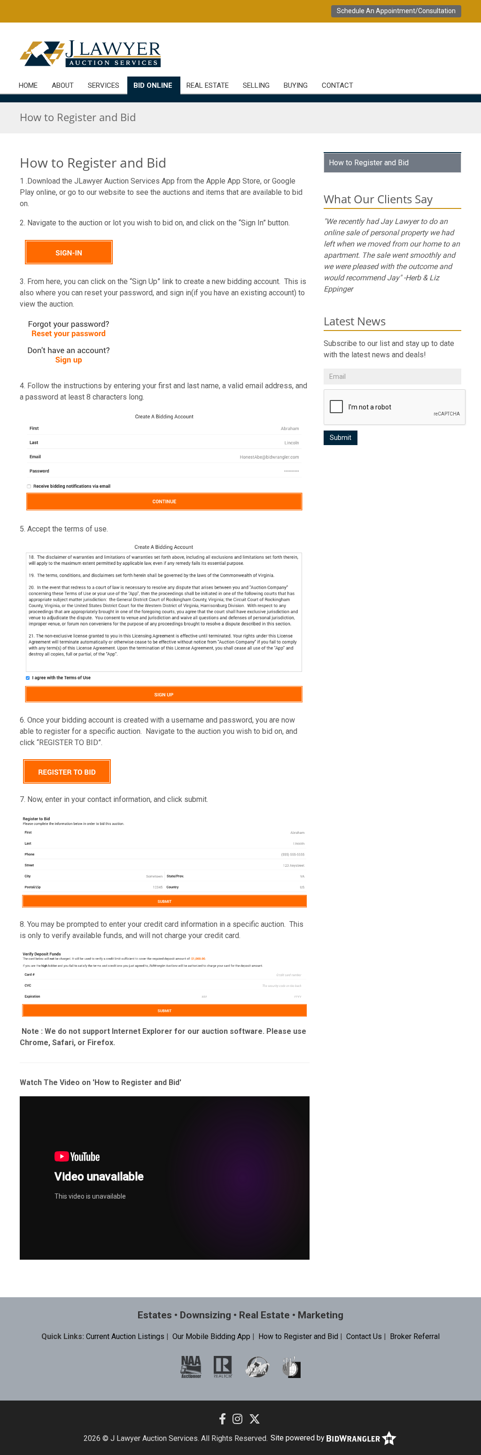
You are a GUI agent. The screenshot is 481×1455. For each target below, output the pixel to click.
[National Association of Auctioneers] (191, 1366)
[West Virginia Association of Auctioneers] (257, 1366)
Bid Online (152, 85)
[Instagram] (237, 1419)
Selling (256, 85)
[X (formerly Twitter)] (254, 1419)
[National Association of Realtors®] (223, 1366)
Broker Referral (415, 1336)
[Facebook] (222, 1419)
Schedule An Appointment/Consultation (396, 11)
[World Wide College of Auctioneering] (291, 1366)
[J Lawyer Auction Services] (90, 54)
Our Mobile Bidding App (211, 1336)
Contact (337, 85)
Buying (296, 85)
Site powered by (298, 1437)
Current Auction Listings (125, 1336)
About (63, 85)
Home (28, 85)
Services (103, 85)
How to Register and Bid (369, 162)
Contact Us (364, 1336)
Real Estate (207, 85)
